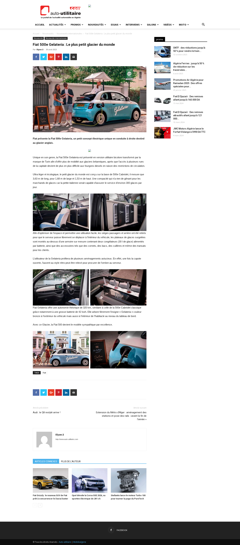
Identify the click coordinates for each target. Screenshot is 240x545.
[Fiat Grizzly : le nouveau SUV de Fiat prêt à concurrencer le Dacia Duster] (50, 480)
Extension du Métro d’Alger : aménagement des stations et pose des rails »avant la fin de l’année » (121, 416)
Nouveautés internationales (69, 33)
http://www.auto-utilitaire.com (67, 439)
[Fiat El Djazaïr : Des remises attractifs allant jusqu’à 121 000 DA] (162, 116)
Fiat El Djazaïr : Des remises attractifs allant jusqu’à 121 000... (188, 115)
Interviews (133, 24)
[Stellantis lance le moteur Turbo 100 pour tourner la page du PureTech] (128, 480)
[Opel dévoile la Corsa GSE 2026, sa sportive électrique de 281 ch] (89, 480)
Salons (151, 24)
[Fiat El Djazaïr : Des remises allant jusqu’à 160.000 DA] (162, 100)
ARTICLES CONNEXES (46, 461)
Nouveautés (96, 24)
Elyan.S (40, 49)
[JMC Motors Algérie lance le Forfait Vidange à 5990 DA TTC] (162, 132)
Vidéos (167, 24)
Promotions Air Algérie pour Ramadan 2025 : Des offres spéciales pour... (188, 83)
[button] (203, 24)
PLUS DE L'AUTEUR (71, 461)
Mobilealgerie (79, 542)
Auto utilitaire (65, 542)
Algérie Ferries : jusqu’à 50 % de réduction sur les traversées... (188, 66)
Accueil (40, 24)
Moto (182, 24)
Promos (76, 24)
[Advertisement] (180, 166)
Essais (114, 24)
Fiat (44, 372)
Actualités (56, 24)
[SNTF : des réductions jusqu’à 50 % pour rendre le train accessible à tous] (162, 52)
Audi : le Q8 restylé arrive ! (46, 412)
